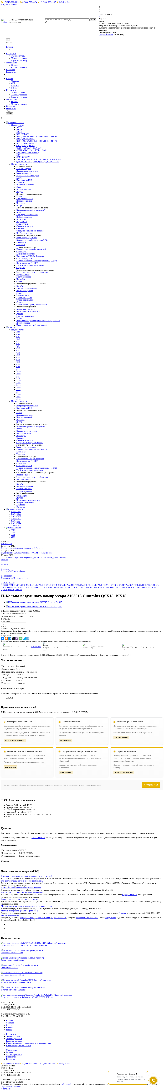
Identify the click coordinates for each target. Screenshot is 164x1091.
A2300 (4, 585)
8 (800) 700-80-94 (30, 2)
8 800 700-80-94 (38, 838)
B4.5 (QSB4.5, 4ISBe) (79, 585)
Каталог (9, 47)
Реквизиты (11, 72)
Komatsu (15, 85)
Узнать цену (118, 35)
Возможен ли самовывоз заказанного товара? (21, 888)
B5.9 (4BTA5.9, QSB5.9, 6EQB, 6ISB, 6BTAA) (109, 585)
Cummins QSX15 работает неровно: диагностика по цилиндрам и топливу (33, 557)
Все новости (6, 543)
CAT (13, 83)
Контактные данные (10, 915)
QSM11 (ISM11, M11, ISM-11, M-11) (49, 587)
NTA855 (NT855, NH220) (76, 587)
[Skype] (24, 638)
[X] (13, 638)
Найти (9, 114)
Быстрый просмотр (57, 943)
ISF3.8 (15, 585)
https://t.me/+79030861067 (87, 918)
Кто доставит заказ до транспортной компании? (22, 881)
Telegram (122, 913)
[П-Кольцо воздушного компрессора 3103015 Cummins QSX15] (34, 602)
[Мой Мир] (9, 638)
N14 (89, 587)
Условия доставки (19, 58)
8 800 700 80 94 (36, 647)
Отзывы (14, 65)
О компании (11, 63)
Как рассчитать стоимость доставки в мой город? (22, 892)
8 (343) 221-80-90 (42, 918)
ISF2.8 (9, 585)
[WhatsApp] (20, 638)
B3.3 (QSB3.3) (24, 585)
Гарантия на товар (19, 60)
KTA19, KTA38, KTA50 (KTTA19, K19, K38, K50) (113, 587)
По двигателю (7, 578)
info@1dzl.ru (64, 2)
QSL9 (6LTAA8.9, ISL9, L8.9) (21, 587)
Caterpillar (10, 1025)
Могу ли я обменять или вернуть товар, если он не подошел (27, 906)
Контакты (10, 70)
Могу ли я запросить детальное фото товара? (20, 911)
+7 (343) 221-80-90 (11, 2)
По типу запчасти (21, 578)
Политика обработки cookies (18, 1045)
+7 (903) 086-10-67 (48, 2)
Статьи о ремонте (19, 67)
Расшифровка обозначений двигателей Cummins (22, 548)
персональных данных (11, 1086)
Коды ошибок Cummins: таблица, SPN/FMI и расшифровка (26, 553)
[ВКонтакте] (2, 638)
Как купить (11, 53)
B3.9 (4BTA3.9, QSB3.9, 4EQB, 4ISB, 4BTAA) (50, 585)
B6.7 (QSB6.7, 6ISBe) (138, 585)
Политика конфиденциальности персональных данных (30, 1043)
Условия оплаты (18, 56)
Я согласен (6, 1089)
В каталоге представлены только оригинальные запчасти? (26, 876)
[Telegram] (27, 638)
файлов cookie (67, 1084)
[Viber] (16, 638)
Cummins (15, 81)
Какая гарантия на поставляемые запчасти (19, 899)
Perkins (14, 88)
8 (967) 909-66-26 (58, 918)
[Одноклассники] (6, 638)
